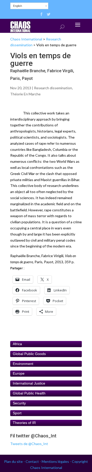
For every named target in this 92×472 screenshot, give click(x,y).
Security (19, 403)
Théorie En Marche (25, 94)
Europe (19, 373)
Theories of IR (24, 423)
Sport (17, 413)
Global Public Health (29, 393)
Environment (23, 364)
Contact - (34, 461)
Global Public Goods (29, 354)
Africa (17, 344)
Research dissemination (53, 88)
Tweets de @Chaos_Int (29, 443)
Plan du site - (15, 461)
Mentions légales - (57, 461)
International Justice (29, 383)
